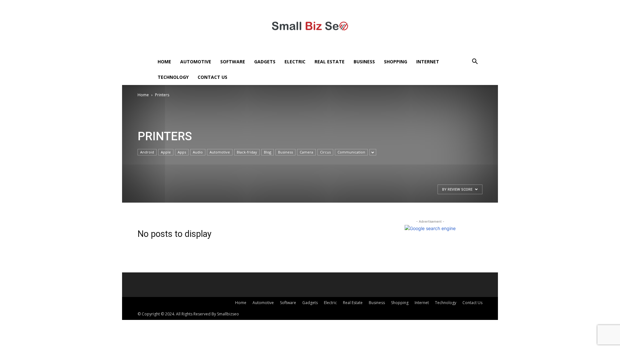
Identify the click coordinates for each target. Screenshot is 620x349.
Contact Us (212, 77)
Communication (351, 152)
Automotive (195, 61)
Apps (182, 152)
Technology (173, 77)
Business (364, 61)
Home (164, 61)
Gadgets (264, 61)
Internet (427, 61)
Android (147, 152)
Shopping (395, 61)
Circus (325, 152)
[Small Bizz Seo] (310, 27)
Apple (166, 152)
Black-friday (247, 152)
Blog (267, 152)
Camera (306, 152)
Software (232, 61)
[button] (474, 62)
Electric (294, 61)
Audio (198, 152)
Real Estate (330, 61)
